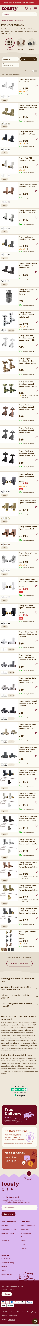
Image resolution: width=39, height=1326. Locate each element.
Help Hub (5, 1226)
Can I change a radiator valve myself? (16, 1005)
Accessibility (13, 1315)
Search (35, 14)
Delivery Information (9, 1229)
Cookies (4, 1315)
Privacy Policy (31, 1312)
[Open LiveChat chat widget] (35, 1321)
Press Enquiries (7, 1274)
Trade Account (26, 1229)
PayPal (23, 1241)
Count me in (8, 1214)
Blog (22, 1237)
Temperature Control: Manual (8, 65)
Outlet (4, 1270)
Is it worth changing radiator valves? (15, 996)
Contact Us (5, 1241)
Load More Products (19, 963)
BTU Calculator (26, 1233)
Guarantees (6, 1237)
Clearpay (24, 1248)
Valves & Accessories (16, 21)
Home (4, 21)
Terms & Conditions (19, 1312)
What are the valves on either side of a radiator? (16, 988)
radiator (11, 31)
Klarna (23, 1245)
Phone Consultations (28, 1226)
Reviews (4, 1266)
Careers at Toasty (8, 1263)
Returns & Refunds (8, 1233)
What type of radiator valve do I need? (17, 980)
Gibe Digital (11, 1319)
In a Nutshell (6, 1259)
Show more (5, 34)
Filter (23, 59)
